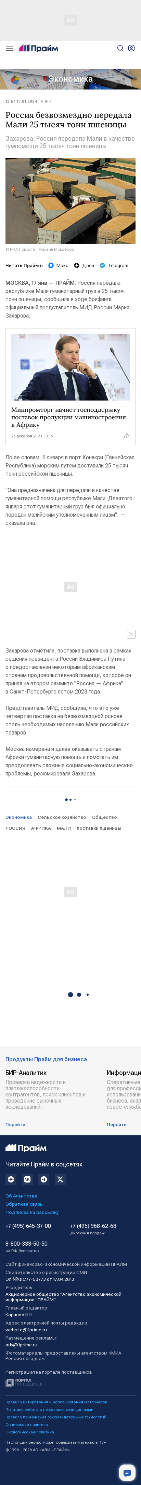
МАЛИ (64, 828)
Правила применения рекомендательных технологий (55, 1417)
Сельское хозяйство (62, 817)
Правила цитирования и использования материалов (56, 1402)
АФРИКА (41, 828)
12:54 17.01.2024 (21, 101)
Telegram (118, 265)
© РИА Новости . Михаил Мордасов (39, 249)
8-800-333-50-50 (26, 1247)
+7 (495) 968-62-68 (93, 1229)
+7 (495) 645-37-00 (28, 1226)
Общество (104, 817)
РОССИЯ (15, 828)
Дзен (88, 265)
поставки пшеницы (99, 828)
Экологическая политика (29, 1432)
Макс (62, 265)
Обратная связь (24, 1204)
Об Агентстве (21, 1196)
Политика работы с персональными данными (49, 1409)
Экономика (71, 79)
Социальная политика (26, 1424)
